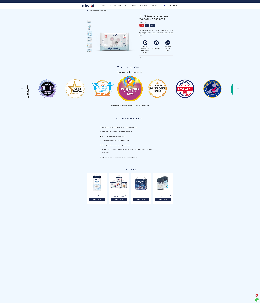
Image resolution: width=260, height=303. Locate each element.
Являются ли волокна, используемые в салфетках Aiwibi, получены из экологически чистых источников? (127, 151)
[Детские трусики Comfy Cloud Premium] (97, 183)
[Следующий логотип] (237, 89)
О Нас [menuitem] (114, 5)
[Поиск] (174, 5)
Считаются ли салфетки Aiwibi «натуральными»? (115, 140)
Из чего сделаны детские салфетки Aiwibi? (113, 136)
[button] (167, 6)
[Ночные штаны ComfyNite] (141, 183)
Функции (142, 57)
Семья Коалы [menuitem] (122, 5)
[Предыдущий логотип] (22, 89)
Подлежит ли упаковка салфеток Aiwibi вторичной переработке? (119, 157)
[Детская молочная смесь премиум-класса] (163, 183)
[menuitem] (105, 5)
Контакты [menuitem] (143, 5)
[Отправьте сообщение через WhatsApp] (256, 299)
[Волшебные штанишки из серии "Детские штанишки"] (119, 183)
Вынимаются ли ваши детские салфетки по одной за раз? (117, 131)
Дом (87, 10)
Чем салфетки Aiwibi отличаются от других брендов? (116, 145)
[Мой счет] (176, 5)
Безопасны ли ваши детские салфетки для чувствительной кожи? (119, 127)
